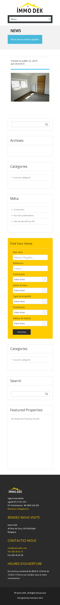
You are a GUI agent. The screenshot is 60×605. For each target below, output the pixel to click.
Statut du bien (20, 285)
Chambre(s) (19, 307)
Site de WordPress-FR (24, 221)
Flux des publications (24, 215)
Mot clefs (18, 252)
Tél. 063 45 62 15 (15, 551)
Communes (19, 274)
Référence (18, 263)
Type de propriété (22, 296)
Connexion (19, 209)
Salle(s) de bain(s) (22, 318)
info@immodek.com (17, 548)
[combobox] (30, 279)
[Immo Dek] (30, 8)
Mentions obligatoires (18, 508)
